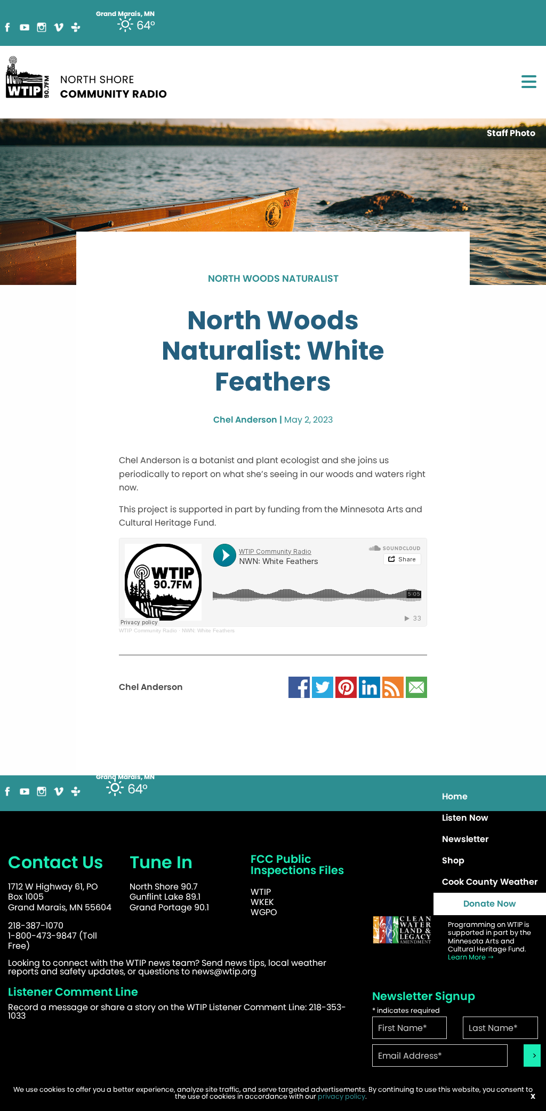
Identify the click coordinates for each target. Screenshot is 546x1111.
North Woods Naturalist (273, 279)
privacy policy (341, 1096)
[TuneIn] (75, 26)
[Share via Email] (416, 686)
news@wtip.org (224, 971)
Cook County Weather (489, 882)
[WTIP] (89, 75)
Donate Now (489, 904)
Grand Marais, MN (125, 777)
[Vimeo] (58, 26)
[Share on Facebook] (299, 686)
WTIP (261, 892)
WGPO (264, 912)
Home (455, 796)
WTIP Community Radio (148, 630)
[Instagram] (41, 26)
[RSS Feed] (393, 686)
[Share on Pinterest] (346, 686)
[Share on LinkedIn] (369, 686)
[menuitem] (489, 796)
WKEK (262, 902)
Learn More (467, 957)
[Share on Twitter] (322, 686)
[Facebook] (7, 26)
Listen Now (465, 818)
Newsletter (465, 839)
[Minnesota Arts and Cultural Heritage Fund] (402, 930)
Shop (453, 860)
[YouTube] (24, 26)
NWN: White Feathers (208, 630)
